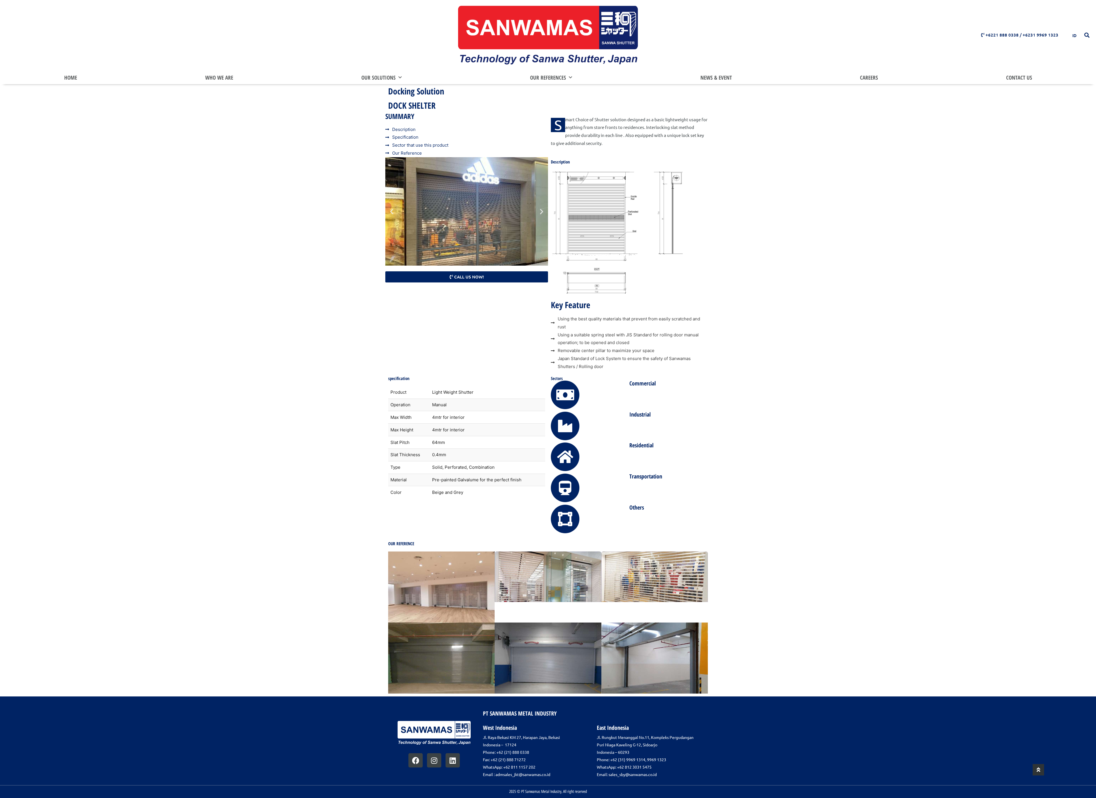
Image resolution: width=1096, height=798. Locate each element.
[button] (1087, 35)
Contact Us (1019, 77)
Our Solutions (378, 77)
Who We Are (219, 77)
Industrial (640, 414)
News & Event (716, 77)
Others (636, 507)
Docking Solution (416, 91)
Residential (641, 445)
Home (70, 77)
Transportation (645, 476)
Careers (869, 77)
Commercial (642, 383)
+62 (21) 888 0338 (512, 752)
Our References (548, 77)
